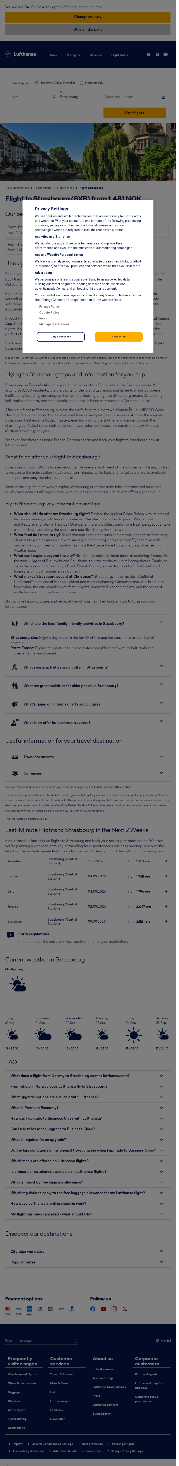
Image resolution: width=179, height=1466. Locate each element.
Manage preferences (54, 324)
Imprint (44, 318)
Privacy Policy (49, 307)
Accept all (119, 336)
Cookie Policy (49, 312)
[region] (87, 276)
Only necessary (60, 336)
